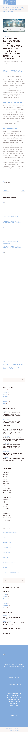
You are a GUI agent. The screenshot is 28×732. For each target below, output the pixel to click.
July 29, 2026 (6, 436)
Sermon (12, 35)
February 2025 (6, 513)
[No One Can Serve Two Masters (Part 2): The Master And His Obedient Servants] (14, 208)
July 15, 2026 (6, 451)
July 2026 (5, 474)
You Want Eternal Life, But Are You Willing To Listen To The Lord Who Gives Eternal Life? (13, 366)
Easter (5, 540)
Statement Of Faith (8, 560)
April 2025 (5, 508)
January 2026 (6, 488)
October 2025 (6, 495)
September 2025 (7, 497)
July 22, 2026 (6, 443)
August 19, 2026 (6, 216)
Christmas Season (8, 535)
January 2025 (6, 515)
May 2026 (5, 479)
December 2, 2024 (7, 621)
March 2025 (6, 511)
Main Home (6, 552)
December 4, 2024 (7, 626)
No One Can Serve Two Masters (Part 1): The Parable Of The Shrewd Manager (12, 247)
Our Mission (6, 555)
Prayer (8, 35)
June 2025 (5, 504)
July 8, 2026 (5, 457)
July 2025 (5, 502)
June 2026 (5, 476)
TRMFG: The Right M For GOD (12, 572)
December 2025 (7, 490)
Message (5, 392)
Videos (5, 567)
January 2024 (6, 520)
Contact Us (6, 537)
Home (4, 6)
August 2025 (6, 499)
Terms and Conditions (9, 562)
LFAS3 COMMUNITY (8, 550)
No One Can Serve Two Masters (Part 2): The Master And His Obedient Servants (12, 222)
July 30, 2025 (6, 36)
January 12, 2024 (6, 615)
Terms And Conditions (14, 730)
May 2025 (5, 506)
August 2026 (6, 472)
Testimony (5, 401)
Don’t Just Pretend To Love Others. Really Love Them (13, 459)
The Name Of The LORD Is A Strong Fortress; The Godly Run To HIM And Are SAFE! (14, 439)
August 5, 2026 (6, 361)
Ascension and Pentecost (10, 532)
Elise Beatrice (19, 35)
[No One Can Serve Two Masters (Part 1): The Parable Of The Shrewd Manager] (14, 233)
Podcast (10, 6)
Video (4, 403)
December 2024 (7, 518)
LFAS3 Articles (7, 547)
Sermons (5, 557)
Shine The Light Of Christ (12, 628)
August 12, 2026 (6, 241)
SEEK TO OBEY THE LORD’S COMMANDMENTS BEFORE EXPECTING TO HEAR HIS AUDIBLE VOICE (12, 447)
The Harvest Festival (8, 565)
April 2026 (5, 481)
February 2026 (6, 486)
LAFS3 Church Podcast (9, 545)
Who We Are (6, 575)
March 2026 (6, 483)
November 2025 (7, 492)
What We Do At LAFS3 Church (11, 570)
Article (5, 389)
